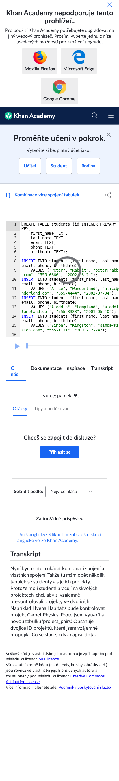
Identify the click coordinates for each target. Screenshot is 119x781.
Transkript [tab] (102, 368)
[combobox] (70, 491)
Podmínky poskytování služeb (85, 696)
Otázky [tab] (20, 408)
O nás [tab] (14, 371)
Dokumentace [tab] (45, 368)
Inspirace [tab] (75, 368)
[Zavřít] (109, 4)
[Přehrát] (16, 346)
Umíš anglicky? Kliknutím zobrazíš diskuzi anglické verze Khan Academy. (59, 546)
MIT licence (48, 667)
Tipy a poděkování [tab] (52, 408)
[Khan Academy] (27, 115)
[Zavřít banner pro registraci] (108, 135)
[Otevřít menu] (110, 115)
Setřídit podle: (28, 491)
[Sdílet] (108, 195)
